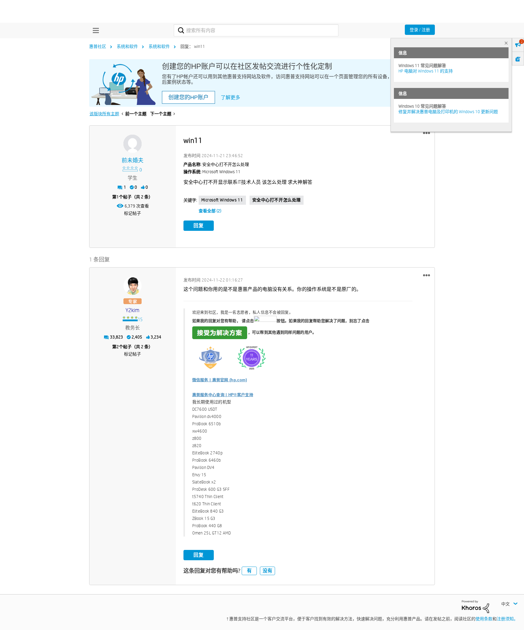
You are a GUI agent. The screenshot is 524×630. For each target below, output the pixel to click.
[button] (426, 133)
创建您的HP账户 (188, 97)
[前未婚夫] (132, 144)
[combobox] (256, 30)
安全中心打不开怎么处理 (276, 200)
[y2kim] (132, 286)
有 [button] (249, 571)
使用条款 (483, 619)
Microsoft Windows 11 (222, 200)
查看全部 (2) (210, 211)
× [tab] (506, 43)
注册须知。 (507, 619)
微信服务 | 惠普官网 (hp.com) (219, 380)
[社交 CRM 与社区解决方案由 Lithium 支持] (475, 606)
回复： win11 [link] (192, 46)
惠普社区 (97, 46)
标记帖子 (132, 213)
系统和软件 (127, 46)
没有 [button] (267, 571)
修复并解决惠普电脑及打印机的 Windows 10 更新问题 (448, 111)
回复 (198, 225)
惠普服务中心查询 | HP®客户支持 (222, 394)
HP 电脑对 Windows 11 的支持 (425, 71)
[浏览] (94, 30)
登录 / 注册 (420, 29)
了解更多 (230, 97)
